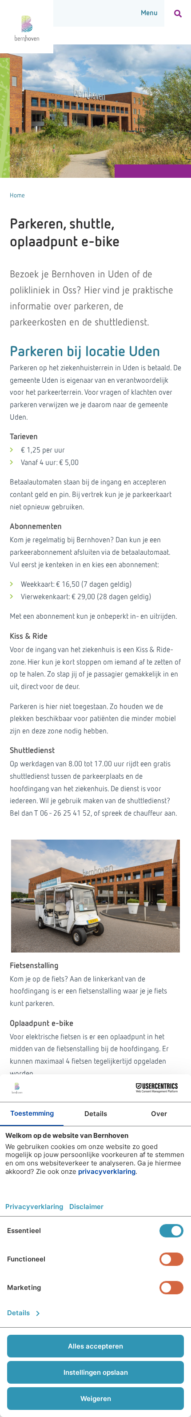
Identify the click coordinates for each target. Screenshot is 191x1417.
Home (17, 195)
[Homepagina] (26, 26)
